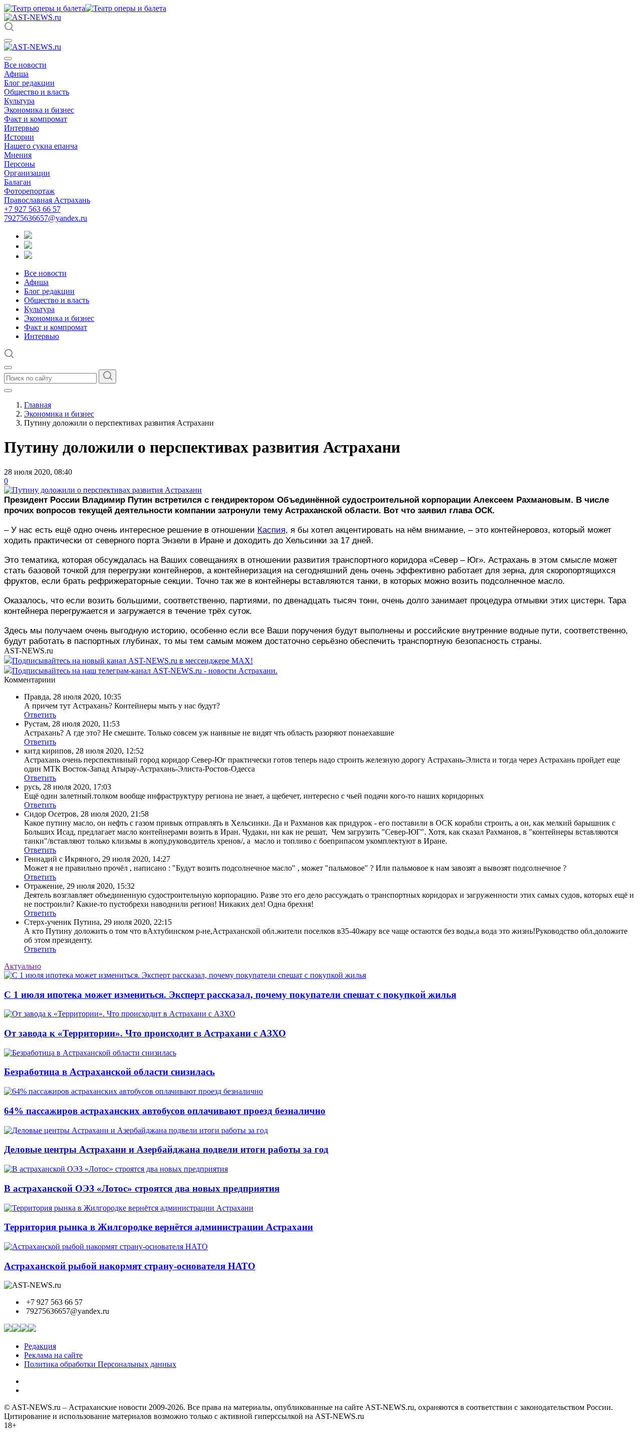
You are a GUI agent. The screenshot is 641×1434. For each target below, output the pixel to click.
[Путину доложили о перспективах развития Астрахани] (103, 490)
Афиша (16, 74)
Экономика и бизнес (39, 110)
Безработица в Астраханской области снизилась (109, 1071)
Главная (37, 405)
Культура (19, 101)
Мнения (18, 155)
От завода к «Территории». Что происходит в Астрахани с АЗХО (145, 1033)
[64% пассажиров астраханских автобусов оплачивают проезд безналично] (133, 1091)
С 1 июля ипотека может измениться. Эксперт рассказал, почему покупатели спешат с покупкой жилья (230, 994)
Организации (27, 173)
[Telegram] (28, 236)
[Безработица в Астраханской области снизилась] (90, 1052)
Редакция (40, 1346)
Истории (19, 137)
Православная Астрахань (47, 200)
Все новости (25, 65)
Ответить (40, 714)
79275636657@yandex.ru (45, 218)
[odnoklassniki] (28, 246)
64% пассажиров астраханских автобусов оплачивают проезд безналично (165, 1111)
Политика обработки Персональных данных (100, 1364)
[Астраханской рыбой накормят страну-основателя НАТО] (106, 1246)
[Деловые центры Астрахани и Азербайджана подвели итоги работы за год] (136, 1130)
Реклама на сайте (53, 1355)
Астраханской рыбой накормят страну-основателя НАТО (129, 1266)
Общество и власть (36, 92)
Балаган (17, 182)
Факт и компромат (35, 119)
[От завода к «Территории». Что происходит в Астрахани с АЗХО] (119, 1013)
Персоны (19, 164)
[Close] (8, 58)
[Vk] (28, 256)
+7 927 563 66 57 (32, 209)
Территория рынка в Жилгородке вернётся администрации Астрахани (158, 1227)
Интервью (21, 128)
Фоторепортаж (29, 191)
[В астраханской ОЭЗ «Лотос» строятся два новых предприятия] (116, 1169)
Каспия (271, 530)
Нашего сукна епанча (41, 146)
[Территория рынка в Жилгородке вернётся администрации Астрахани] (128, 1208)
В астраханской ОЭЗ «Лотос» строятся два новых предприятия (141, 1188)
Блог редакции (29, 83)
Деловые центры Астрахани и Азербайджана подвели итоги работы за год (166, 1149)
